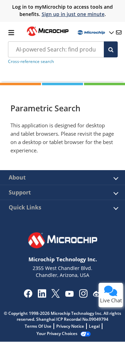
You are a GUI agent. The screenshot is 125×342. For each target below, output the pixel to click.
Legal (94, 326)
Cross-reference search (31, 61)
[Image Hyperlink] (47, 35)
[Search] (111, 49)
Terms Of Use (38, 326)
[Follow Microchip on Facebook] (28, 295)
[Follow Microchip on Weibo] (97, 295)
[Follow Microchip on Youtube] (69, 294)
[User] (95, 32)
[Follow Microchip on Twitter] (55, 295)
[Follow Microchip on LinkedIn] (42, 295)
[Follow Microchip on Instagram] (83, 295)
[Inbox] (119, 32)
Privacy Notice (70, 326)
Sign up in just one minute (73, 14)
